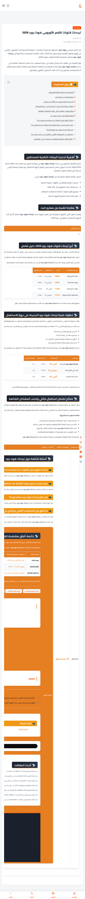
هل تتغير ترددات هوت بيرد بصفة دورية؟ (59, 129)
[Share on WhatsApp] (81, 447)
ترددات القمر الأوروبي (13, 591)
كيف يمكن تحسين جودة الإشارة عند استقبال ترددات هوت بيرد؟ (52, 125)
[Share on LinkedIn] (81, 457)
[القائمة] (4, 5)
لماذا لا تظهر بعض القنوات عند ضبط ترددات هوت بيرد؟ (55, 120)
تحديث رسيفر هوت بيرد (32, 591)
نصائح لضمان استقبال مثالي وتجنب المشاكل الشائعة (55, 111)
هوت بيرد (77, 28)
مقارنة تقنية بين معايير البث (64, 97)
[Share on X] (81, 442)
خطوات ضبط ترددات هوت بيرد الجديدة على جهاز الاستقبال (54, 106)
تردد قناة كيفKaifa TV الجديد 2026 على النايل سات (21, 780)
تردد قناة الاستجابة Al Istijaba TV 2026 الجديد (22, 771)
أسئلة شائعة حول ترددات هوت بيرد (61, 115)
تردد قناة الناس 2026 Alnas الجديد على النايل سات (21, 776)
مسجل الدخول (23, 729)
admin (32, 679)
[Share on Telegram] (81, 452)
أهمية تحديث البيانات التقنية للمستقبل (60, 92)
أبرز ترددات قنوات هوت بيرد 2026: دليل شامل (58, 101)
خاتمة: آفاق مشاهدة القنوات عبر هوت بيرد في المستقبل (53, 139)
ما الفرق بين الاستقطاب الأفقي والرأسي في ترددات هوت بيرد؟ (52, 134)
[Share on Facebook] (81, 437)
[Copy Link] (81, 462)
